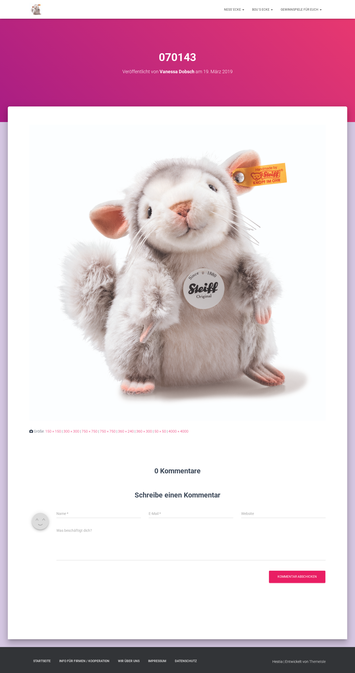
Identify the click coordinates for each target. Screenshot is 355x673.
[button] (243, 9)
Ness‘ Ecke (233, 9)
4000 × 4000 (178, 431)
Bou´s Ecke (261, 9)
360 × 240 (126, 431)
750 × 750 (89, 431)
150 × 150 (53, 431)
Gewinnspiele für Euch (300, 9)
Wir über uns (129, 661)
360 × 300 (144, 431)
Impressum (157, 661)
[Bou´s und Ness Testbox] (35, 9)
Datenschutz (186, 661)
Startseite (42, 661)
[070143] (177, 272)
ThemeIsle (317, 661)
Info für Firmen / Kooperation (84, 661)
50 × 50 (160, 431)
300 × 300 (71, 431)
